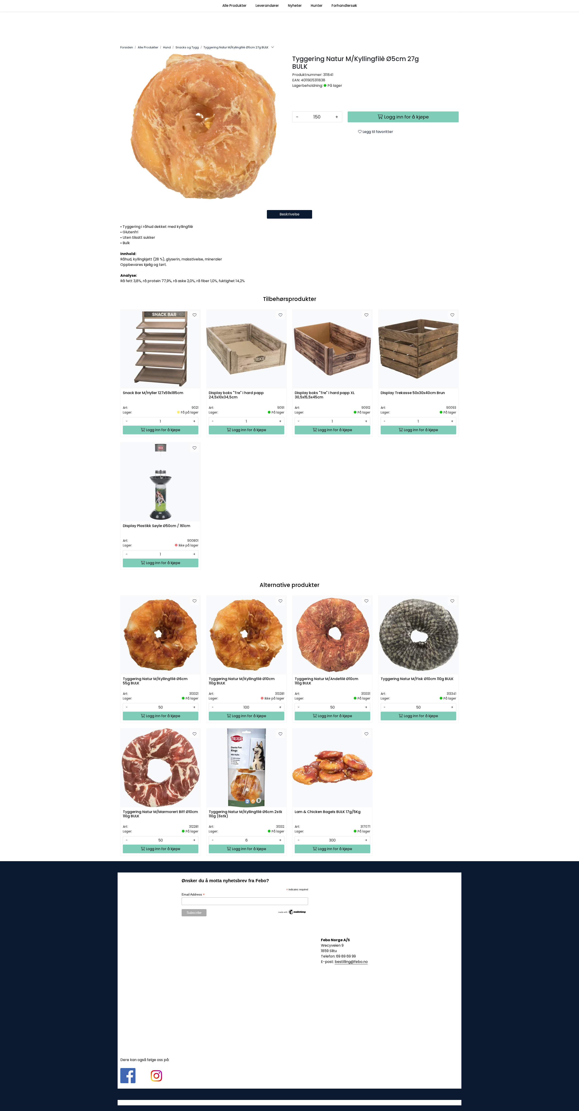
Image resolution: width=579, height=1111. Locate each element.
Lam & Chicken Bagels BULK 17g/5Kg (328, 812)
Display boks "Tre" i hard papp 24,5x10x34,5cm (236, 395)
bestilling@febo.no (351, 961)
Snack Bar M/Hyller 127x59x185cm (153, 393)
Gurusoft (289, 1102)
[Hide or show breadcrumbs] (272, 47)
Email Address (193, 894)
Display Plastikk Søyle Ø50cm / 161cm (156, 526)
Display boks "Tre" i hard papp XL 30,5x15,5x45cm (325, 395)
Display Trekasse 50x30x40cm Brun (413, 393)
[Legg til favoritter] (194, 315)
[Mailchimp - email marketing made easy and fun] (292, 911)
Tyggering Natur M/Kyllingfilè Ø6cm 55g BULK (155, 681)
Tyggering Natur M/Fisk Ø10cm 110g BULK (417, 679)
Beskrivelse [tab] (289, 214)
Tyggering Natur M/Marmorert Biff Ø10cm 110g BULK (160, 814)
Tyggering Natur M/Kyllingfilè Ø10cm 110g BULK (242, 681)
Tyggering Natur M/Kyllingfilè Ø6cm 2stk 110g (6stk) (245, 814)
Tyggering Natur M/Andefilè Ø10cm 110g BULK (326, 681)
